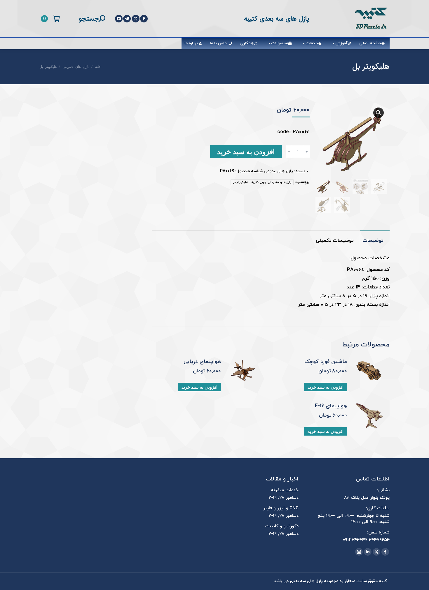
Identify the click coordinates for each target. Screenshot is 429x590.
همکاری (247, 43)
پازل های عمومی (278, 171)
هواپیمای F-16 (331, 406)
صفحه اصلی (370, 43)
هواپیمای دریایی (202, 361)
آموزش (341, 43)
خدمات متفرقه (285, 490)
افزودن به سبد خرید (246, 151)
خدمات (312, 43)
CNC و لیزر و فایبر (281, 508)
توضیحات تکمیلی (334, 240)
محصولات (279, 43)
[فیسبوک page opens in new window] (144, 18)
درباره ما (191, 43)
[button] (378, 113)
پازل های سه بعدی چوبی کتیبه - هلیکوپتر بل (262, 182)
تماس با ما (219, 43)
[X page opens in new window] (135, 18)
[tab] (375, 237)
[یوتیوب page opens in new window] (119, 18)
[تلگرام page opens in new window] (127, 18)
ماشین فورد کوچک (325, 361)
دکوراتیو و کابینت (282, 526)
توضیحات (372, 240)
